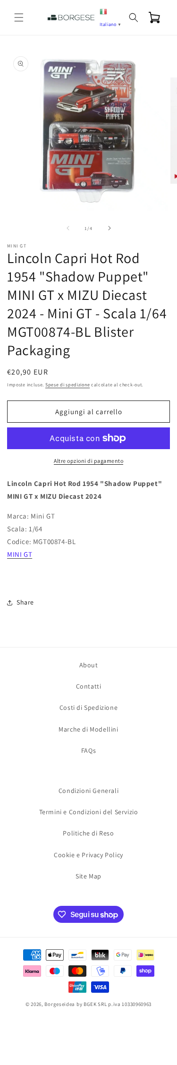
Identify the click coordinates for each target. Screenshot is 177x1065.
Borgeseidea (59, 1004)
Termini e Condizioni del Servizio (88, 812)
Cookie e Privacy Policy (88, 855)
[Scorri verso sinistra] (68, 228)
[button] (18, 17)
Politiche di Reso (88, 833)
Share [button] (25, 602)
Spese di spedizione (67, 385)
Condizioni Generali (88, 790)
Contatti (88, 686)
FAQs (88, 750)
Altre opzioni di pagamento (88, 460)
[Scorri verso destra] (109, 228)
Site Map (88, 876)
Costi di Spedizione (88, 707)
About (88, 665)
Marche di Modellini (88, 729)
